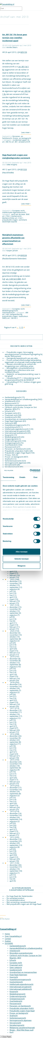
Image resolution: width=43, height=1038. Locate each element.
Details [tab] (22, 477)
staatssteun (23, 316)
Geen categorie (16, 967)
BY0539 (23, 255)
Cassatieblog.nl (8, 929)
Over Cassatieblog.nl (13, 936)
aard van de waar (18, 214)
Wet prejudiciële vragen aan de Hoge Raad (24, 904)
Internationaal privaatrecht (16, 431)
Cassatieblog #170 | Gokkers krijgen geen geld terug (23, 383)
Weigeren (21, 566)
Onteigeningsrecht (12, 443)
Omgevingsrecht (11, 439)
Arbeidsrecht (10, 401)
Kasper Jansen (12, 250)
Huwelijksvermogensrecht (15, 425)
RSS (1, 916)
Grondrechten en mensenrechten (18, 419)
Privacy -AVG (10, 455)
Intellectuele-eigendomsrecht (14, 212)
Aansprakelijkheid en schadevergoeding (21, 399)
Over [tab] (35, 477)
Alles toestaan (21, 552)
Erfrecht (8, 411)
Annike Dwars (11, 47)
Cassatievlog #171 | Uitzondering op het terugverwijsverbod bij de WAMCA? (22, 379)
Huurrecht (9, 423)
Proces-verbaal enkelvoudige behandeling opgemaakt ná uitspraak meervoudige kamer (23, 361)
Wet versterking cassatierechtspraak (21, 902)
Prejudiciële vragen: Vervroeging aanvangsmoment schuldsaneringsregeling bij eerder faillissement (23, 354)
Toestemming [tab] (8, 477)
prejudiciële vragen (10, 220)
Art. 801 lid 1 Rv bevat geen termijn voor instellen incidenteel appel (14, 37)
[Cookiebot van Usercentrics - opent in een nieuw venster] (30, 470)
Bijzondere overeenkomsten (16, 405)
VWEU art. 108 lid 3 (9, 318)
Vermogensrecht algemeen (16, 463)
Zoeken (8, 941)
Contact (8, 938)
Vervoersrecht (10, 465)
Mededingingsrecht (10, 310)
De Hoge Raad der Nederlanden (19, 896)
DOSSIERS (9, 943)
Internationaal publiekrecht (16, 433)
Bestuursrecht (10, 403)
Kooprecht (9, 435)
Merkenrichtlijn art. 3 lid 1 (12, 218)
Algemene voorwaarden (20, 919)
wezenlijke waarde (9, 222)
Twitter (3, 914)
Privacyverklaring (6, 921)
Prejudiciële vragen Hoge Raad (17, 453)
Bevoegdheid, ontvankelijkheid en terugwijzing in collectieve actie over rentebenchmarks (19, 370)
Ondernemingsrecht (13, 441)
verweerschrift (24, 142)
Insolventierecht (11, 427)
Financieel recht (11, 415)
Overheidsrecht (8, 312)
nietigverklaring (16, 314)
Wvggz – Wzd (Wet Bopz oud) (21, 1030)
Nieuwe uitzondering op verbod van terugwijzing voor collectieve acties (20, 365)
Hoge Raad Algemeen (13, 421)
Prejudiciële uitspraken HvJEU (17, 451)
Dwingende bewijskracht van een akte (22, 358)
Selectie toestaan (21, 559)
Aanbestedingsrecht (13, 397)
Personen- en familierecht (12, 137)
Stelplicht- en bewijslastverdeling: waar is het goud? (22, 375)
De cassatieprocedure (15, 898)
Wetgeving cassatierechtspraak (22, 1027)
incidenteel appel (20, 140)
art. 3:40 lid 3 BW (13, 279)
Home (7, 934)
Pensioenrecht (10, 447)
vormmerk (23, 220)
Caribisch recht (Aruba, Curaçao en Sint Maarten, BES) (21, 408)
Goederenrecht (11, 417)
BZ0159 (23, 52)
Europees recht (18, 210)
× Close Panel (6, 1037)
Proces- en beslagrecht (22, 138)
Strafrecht (9, 459)
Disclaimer (17, 921)
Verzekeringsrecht (12, 467)
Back (11, 1032)
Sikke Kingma (11, 164)
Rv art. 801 (13, 142)
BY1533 (23, 169)
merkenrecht (16, 216)
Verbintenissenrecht (13, 461)
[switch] (36, 526)
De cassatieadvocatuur (16, 900)
